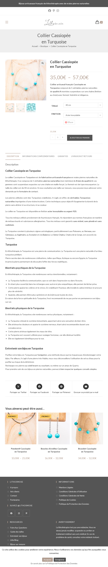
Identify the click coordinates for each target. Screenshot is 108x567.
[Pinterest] (26, 513)
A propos (14, 487)
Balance (46, 235)
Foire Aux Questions (18, 528)
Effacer (70, 122)
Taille (54, 106)
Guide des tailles (17, 532)
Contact (13, 496)
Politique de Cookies (67, 500)
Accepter (47, 560)
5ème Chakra (59, 235)
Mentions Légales (66, 487)
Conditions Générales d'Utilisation (73, 491)
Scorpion (33, 235)
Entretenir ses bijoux (18, 536)
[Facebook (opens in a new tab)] (50, 10)
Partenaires (15, 500)
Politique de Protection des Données (74, 504)
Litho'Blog (14, 540)
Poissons (77, 231)
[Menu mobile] (6, 22)
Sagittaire (21, 235)
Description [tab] (13, 156)
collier (10, 177)
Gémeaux (9, 235)
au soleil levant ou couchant (37, 365)
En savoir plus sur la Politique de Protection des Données (54, 563)
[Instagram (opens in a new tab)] (58, 10)
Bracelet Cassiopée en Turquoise (87, 450)
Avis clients (14, 491)
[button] (42, 63)
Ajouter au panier (80, 138)
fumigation (42, 355)
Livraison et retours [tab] (81, 156)
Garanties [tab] (63, 156)
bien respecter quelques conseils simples (78, 369)
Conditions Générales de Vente (71, 496)
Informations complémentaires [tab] (38, 156)
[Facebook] (11, 513)
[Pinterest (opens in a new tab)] (54, 10)
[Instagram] (18, 513)
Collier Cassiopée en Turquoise (63, 46)
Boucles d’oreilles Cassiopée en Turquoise (54, 450)
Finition (55, 114)
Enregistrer (59, 560)
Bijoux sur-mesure (17, 544)
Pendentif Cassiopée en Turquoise (20, 450)
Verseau (88, 231)
